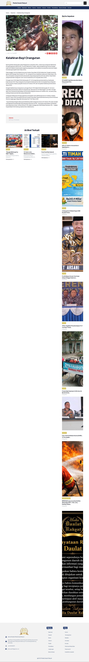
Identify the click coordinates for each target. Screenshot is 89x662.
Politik (49, 643)
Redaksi (67, 637)
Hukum (64, 323)
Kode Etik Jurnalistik (69, 652)
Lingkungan (51, 649)
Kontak (66, 643)
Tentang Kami (68, 635)
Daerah (7, 149)
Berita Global (51, 652)
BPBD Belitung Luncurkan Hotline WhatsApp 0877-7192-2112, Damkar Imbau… (71, 502)
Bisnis (49, 637)
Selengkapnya (9, 159)
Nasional (13, 13)
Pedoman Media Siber (70, 646)
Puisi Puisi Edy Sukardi (47, 152)
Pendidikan (50, 646)
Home (7, 13)
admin (8, 53)
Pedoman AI (67, 649)
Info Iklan (67, 640)
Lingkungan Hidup (66, 498)
